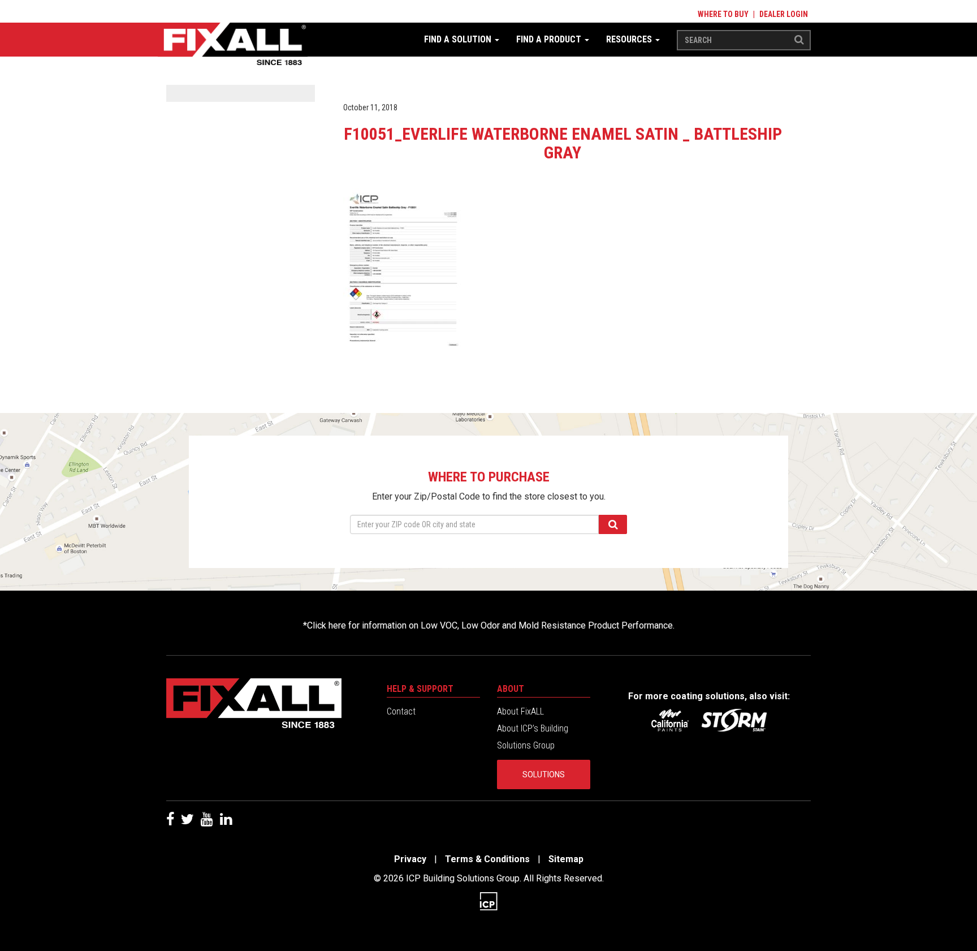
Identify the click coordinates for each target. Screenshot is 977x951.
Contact (401, 711)
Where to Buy (723, 14)
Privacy (410, 859)
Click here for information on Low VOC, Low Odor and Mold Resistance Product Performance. (491, 625)
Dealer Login (783, 14)
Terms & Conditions (487, 859)
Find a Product (549, 39)
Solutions (543, 774)
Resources (630, 39)
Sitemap (565, 859)
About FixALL (520, 711)
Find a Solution (459, 39)
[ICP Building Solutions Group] (488, 901)
